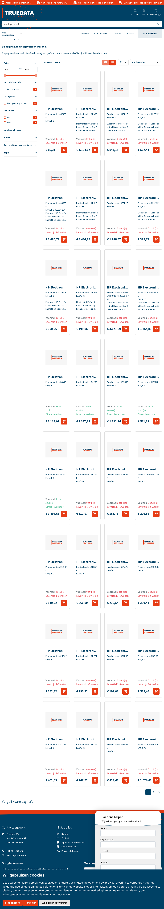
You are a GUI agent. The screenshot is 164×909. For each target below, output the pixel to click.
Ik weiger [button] (31, 902)
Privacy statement (70, 850)
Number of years (12, 129)
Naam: (103, 828)
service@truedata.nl (16, 855)
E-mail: (104, 851)
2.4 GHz (8, 137)
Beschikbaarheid (12, 82)
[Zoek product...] (158, 24)
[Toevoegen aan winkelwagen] (64, 150)
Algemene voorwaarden (73, 842)
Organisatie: (107, 839)
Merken (85, 33)
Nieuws (118, 33)
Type (6, 152)
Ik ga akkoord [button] (12, 902)
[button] (135, 10)
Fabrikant (9, 110)
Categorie (9, 96)
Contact (131, 33)
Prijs (6, 63)
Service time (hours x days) (18, 145)
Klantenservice (101, 33)
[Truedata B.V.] (16, 13)
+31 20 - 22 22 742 (15, 850)
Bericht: (104, 862)
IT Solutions (150, 33)
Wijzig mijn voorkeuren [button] (54, 902)
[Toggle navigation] (12, 34)
